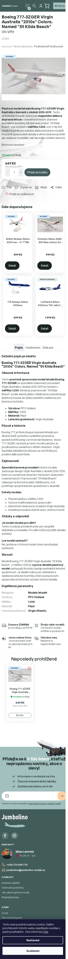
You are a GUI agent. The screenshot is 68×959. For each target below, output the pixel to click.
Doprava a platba (11, 882)
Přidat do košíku (37, 172)
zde (45, 931)
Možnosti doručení (13, 144)
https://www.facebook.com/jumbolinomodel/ (5, 835)
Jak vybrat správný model (15, 892)
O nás (5, 913)
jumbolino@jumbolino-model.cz (26, 870)
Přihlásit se (61, 795)
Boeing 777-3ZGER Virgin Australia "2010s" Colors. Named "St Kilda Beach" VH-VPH (20, 690)
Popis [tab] (19, 347)
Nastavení (32, 940)
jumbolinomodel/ (14, 835)
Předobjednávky (10, 897)
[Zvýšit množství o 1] (20, 172)
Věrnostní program (12, 917)
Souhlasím (32, 951)
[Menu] (59, 5)
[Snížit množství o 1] (7, 172)
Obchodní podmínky (13, 887)
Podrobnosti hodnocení (48, 46)
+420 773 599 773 (17, 864)
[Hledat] (34, 5)
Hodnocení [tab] (32, 347)
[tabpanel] (20, 693)
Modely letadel (37, 592)
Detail (12, 265)
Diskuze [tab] (48, 347)
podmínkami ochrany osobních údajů (45, 803)
